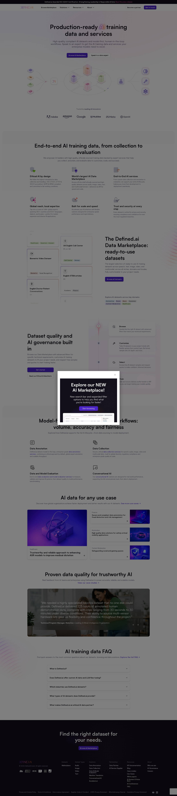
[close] (115, 375)
